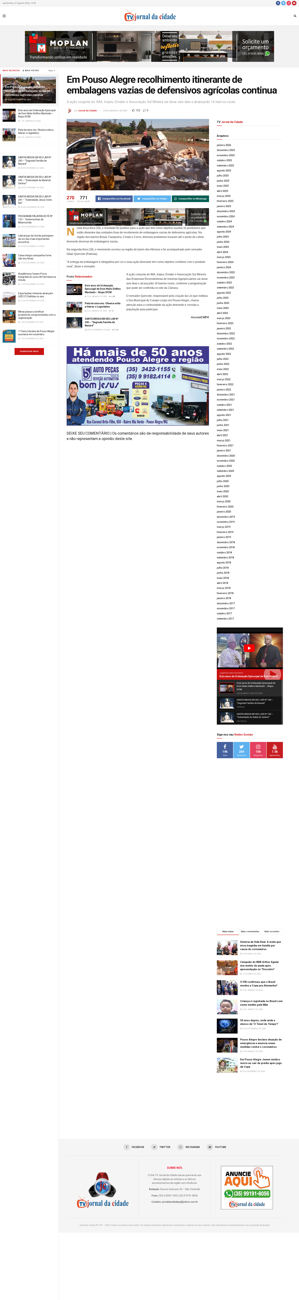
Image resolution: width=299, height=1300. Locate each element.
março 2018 (223, 588)
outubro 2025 (224, 160)
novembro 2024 (226, 216)
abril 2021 (222, 435)
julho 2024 (223, 236)
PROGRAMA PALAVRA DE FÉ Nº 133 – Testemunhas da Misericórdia (35, 219)
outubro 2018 (224, 552)
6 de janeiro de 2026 (96, 311)
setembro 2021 (225, 409)
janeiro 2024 (224, 267)
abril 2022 (222, 374)
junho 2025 (223, 180)
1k (112, 311)
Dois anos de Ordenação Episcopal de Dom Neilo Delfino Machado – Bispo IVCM (37, 113)
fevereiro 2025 (225, 201)
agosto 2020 (224, 476)
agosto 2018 (224, 562)
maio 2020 (223, 491)
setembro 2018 (225, 557)
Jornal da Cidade (87, 110)
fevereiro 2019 (225, 532)
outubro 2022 (224, 343)
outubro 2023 (224, 282)
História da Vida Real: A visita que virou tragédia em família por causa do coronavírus (260, 945)
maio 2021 (223, 430)
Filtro (50, 71)
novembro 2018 (226, 547)
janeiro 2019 (224, 537)
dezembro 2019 (226, 516)
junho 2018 (223, 572)
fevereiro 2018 (225, 593)
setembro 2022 (225, 348)
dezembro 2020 (226, 455)
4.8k (113, 296)
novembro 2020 (226, 460)
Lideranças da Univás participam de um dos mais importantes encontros (35, 238)
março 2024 (223, 257)
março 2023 (223, 318)
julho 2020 (223, 481)
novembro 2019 (226, 521)
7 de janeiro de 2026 (96, 296)
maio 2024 (223, 247)
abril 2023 (222, 313)
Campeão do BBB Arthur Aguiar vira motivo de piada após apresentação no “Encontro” (259, 965)
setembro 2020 (225, 471)
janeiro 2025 (224, 206)
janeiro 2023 (224, 328)
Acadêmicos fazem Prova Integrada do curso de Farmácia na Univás (37, 276)
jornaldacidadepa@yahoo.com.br (180, 1201)
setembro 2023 (225, 287)
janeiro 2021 (224, 450)
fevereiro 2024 (225, 262)
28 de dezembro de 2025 (98, 330)
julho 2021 (223, 420)
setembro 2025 (225, 165)
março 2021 (223, 440)
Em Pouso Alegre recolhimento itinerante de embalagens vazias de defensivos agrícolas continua (27, 91)
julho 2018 (223, 567)
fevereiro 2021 (225, 445)
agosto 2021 (224, 415)
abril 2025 (222, 191)
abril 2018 (222, 583)
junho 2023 (223, 303)
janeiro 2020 (224, 511)
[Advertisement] (250, 817)
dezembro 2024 (226, 211)
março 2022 (223, 379)
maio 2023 (223, 308)
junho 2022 (223, 364)
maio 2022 (223, 369)
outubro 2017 (224, 613)
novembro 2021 (226, 399)
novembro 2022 (226, 338)
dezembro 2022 (226, 333)
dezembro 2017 (226, 603)
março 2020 (223, 501)
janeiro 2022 (224, 389)
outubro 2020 (224, 466)
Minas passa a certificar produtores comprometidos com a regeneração (37, 314)
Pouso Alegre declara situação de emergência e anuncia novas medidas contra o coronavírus (261, 1043)
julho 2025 (223, 175)
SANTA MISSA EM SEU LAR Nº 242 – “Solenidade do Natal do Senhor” (34, 180)
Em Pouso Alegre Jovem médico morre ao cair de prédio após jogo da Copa (261, 1063)
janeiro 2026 (224, 145)
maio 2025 (223, 185)
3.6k (116, 330)
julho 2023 (223, 297)
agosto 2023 (224, 292)
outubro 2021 (224, 404)
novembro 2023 (226, 277)
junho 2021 (223, 425)
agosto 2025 (224, 170)
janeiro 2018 (224, 598)
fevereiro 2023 (225, 323)
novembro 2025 (226, 155)
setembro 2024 (225, 226)
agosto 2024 (224, 231)
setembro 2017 (225, 618)
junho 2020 (223, 486)
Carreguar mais (29, 351)
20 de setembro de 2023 (115, 110)
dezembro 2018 (226, 542)
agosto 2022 (224, 354)
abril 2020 (222, 496)
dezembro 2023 (226, 272)
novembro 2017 (226, 608)
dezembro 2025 (226, 150)
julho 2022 (223, 359)
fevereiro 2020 (225, 506)
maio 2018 (223, 578)
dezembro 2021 (226, 394)
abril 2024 (222, 252)
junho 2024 (223, 242)
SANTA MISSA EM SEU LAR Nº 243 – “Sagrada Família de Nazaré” (34, 160)
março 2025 (223, 196)
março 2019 (223, 527)
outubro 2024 (224, 221)
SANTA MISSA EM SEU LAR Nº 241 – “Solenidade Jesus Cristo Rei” (35, 199)
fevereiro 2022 (225, 384)
